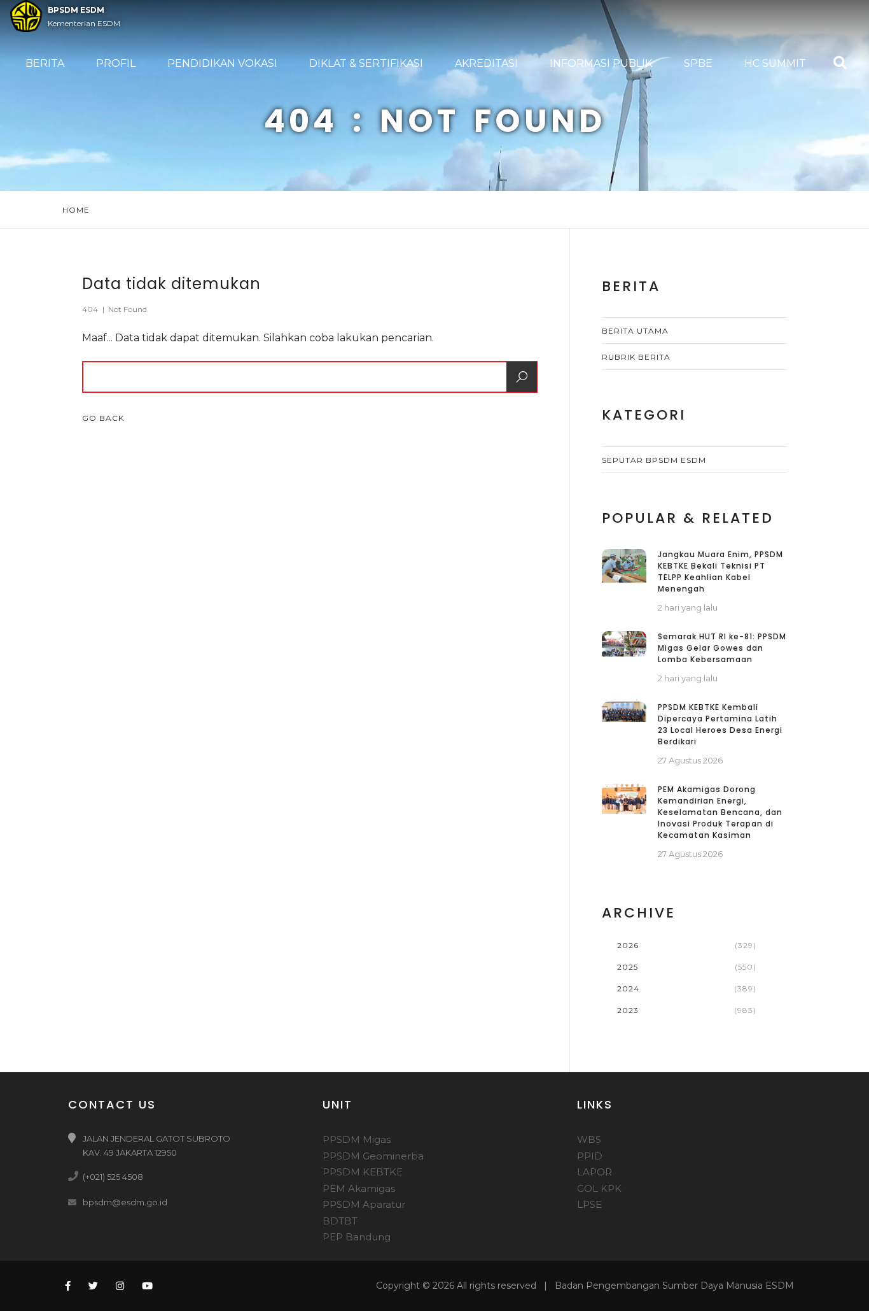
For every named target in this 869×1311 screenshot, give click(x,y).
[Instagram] (120, 1286)
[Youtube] (147, 1286)
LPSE (589, 1204)
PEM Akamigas (359, 1188)
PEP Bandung (357, 1237)
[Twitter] (93, 1286)
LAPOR (594, 1172)
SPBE (698, 63)
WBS (589, 1139)
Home (76, 210)
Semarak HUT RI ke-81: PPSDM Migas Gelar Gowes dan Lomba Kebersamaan (722, 648)
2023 (628, 1010)
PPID (589, 1156)
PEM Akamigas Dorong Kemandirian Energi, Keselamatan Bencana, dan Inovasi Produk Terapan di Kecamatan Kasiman (720, 812)
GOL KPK (599, 1188)
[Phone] (74, 1176)
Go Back (104, 418)
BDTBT (340, 1221)
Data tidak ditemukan (171, 283)
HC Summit (775, 63)
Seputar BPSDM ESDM (654, 460)
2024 (628, 988)
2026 (628, 945)
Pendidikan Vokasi (222, 63)
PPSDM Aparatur (364, 1204)
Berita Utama (635, 331)
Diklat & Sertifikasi (366, 63)
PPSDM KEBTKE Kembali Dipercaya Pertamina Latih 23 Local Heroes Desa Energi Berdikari (720, 724)
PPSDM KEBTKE (363, 1172)
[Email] (74, 1202)
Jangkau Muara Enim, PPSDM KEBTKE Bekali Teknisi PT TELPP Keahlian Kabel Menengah (720, 571)
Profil (116, 63)
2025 (627, 967)
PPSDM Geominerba (373, 1156)
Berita (44, 63)
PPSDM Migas (357, 1139)
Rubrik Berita (636, 357)
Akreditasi (486, 63)
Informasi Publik (601, 63)
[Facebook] (66, 1286)
